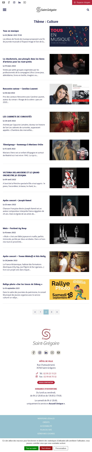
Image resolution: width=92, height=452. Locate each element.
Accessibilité (46, 426)
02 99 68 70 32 (50, 376)
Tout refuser (46, 448)
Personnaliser (60, 448)
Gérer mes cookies (46, 433)
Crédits (46, 422)
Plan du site (46, 430)
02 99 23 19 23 (49, 373)
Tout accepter (31, 448)
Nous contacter (46, 382)
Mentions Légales (46, 418)
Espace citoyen (83, 2)
